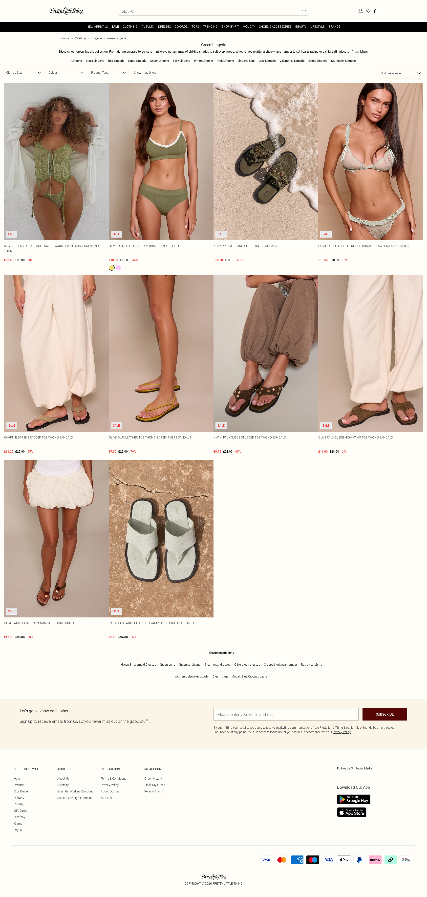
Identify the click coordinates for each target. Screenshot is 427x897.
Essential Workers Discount (75, 791)
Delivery (19, 798)
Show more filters (145, 72)
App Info (106, 798)
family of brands (361, 727)
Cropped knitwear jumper (280, 664)
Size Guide (21, 791)
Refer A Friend (153, 791)
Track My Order (154, 785)
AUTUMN (148, 26)
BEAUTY (300, 26)
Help (17, 778)
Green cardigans (189, 664)
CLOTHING (130, 26)
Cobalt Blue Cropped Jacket (250, 676)
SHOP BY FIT (230, 26)
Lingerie (96, 38)
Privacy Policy (110, 785)
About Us (63, 778)
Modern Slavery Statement (74, 798)
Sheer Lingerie (159, 60)
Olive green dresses (247, 664)
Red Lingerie (116, 60)
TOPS (195, 26)
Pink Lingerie (225, 60)
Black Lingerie (95, 60)
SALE (115, 26)
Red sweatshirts (311, 664)
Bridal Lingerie (317, 60)
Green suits (167, 664)
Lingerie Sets (246, 60)
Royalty (18, 804)
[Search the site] (304, 11)
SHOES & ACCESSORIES (275, 26)
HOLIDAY (249, 26)
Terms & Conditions (113, 778)
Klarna (18, 823)
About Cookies (110, 791)
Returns (19, 785)
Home (65, 38)
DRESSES (164, 26)
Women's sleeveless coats (192, 676)
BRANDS (334, 26)
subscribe (385, 714)
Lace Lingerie (267, 60)
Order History (153, 778)
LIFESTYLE (317, 26)
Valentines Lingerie (291, 60)
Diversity (63, 785)
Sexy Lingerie (181, 60)
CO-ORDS (181, 26)
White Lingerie (203, 60)
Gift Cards (20, 810)
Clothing (80, 38)
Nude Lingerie (137, 60)
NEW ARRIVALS (97, 26)
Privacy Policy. (342, 732)
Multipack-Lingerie (343, 60)
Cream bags (220, 676)
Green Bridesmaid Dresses (138, 664)
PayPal (18, 830)
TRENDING (210, 26)
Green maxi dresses (217, 664)
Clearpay (19, 817)
